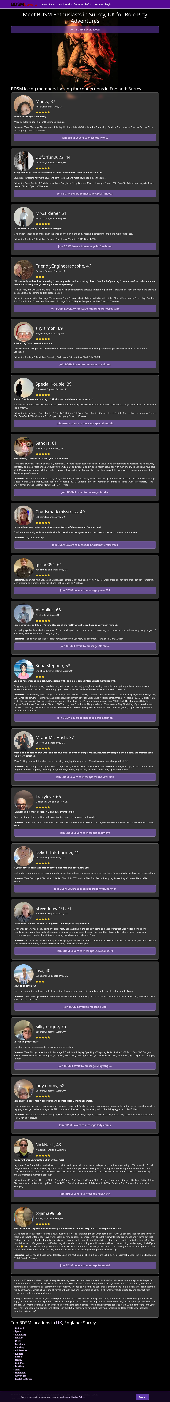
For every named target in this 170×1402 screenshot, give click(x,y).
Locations (98, 4)
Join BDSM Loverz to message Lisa (85, 1007)
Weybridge (20, 1375)
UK (59, 1323)
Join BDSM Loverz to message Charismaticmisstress (85, 545)
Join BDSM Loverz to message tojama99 (85, 1265)
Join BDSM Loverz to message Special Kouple (85, 423)
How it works (65, 4)
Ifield (18, 1340)
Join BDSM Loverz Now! (85, 29)
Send (17, 1369)
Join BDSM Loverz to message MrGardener (85, 246)
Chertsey (19, 1347)
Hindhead (20, 1372)
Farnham (20, 1344)
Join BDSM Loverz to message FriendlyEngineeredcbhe (85, 308)
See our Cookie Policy (74, 1397)
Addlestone (21, 1350)
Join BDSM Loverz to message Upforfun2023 (85, 193)
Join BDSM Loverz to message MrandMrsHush (85, 777)
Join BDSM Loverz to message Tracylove (85, 833)
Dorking (19, 1366)
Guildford (20, 1363)
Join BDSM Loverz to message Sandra (85, 492)
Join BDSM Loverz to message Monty (85, 137)
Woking (19, 1337)
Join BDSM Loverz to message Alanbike (85, 646)
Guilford (19, 1328)
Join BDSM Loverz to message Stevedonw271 (85, 951)
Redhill (19, 1356)
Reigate (19, 1353)
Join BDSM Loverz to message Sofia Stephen (85, 718)
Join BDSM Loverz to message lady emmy (85, 1125)
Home (44, 4)
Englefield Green (24, 1378)
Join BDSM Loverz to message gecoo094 (85, 590)
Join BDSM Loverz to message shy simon (85, 364)
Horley (18, 1359)
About (52, 4)
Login (108, 4)
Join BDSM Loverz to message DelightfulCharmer (85, 888)
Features (78, 4)
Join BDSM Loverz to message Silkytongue (85, 1066)
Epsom (18, 1331)
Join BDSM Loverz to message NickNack (85, 1193)
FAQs (88, 4)
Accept (142, 1397)
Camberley (20, 1334)
